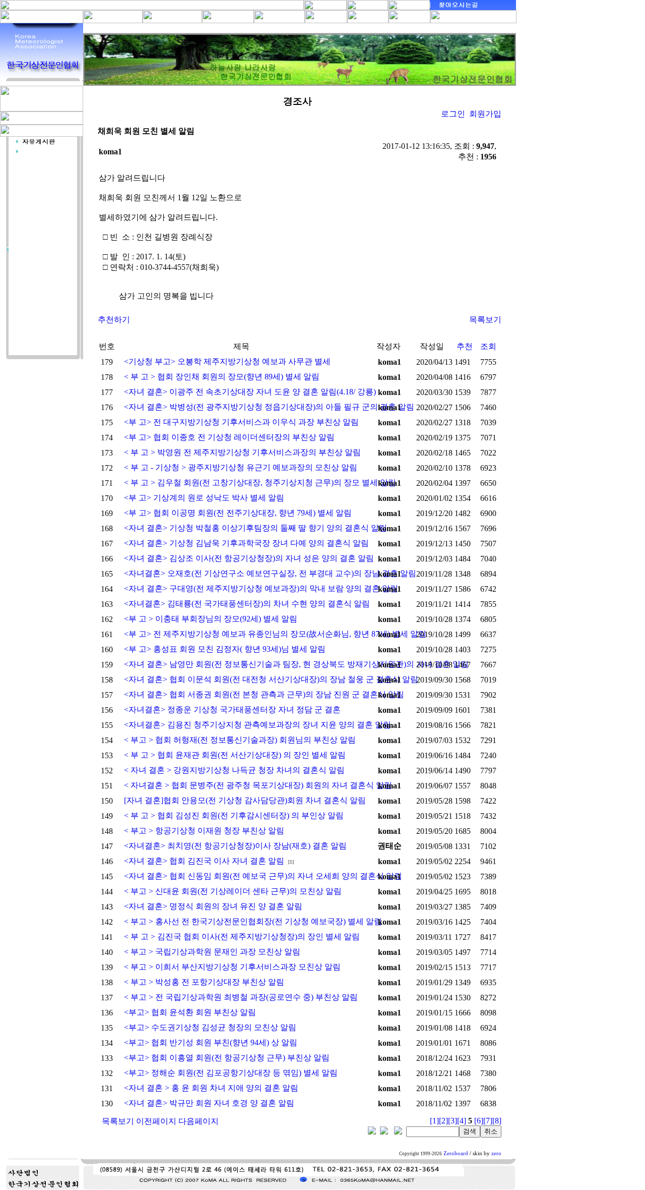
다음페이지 (198, 1121)
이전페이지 (156, 1121)
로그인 (453, 113)
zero (496, 1153)
